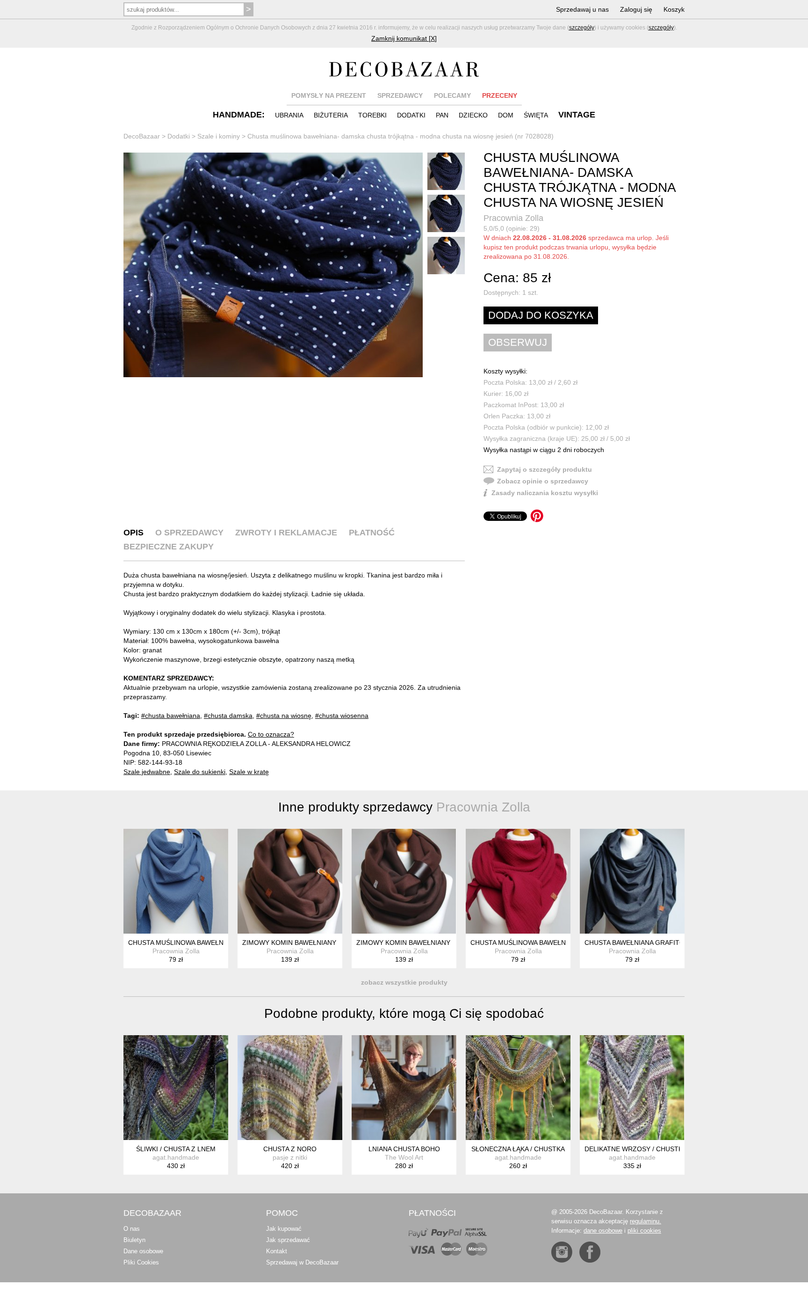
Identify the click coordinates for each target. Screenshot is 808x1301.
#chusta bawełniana (170, 715)
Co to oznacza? (271, 734)
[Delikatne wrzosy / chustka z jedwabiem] (632, 1087)
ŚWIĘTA (536, 115)
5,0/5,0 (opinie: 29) (511, 228)
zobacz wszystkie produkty (404, 982)
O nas (131, 1228)
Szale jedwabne (146, 771)
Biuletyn (134, 1239)
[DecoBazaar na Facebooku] (589, 1252)
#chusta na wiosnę (283, 715)
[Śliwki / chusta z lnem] (175, 1087)
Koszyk (674, 9)
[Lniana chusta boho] (404, 1087)
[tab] (133, 532)
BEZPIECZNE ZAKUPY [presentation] (168, 546)
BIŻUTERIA (331, 115)
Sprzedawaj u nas (582, 9)
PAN (442, 115)
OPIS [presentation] (133, 532)
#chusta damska (228, 715)
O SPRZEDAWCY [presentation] (189, 532)
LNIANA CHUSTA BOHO (404, 1149)
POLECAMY (452, 95)
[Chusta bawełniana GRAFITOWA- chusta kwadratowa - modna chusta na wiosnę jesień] (632, 881)
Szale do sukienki (199, 771)
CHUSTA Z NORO (290, 1149)
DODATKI (411, 115)
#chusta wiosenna (341, 715)
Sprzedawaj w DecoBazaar (302, 1262)
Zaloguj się (636, 9)
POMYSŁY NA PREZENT (328, 95)
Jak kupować (284, 1228)
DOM (505, 115)
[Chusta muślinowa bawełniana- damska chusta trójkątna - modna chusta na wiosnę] (518, 881)
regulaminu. (645, 1221)
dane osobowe (603, 1230)
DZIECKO (473, 115)
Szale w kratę (249, 771)
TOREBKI (372, 115)
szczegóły (581, 27)
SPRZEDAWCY (400, 95)
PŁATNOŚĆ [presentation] (372, 532)
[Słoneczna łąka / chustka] (518, 1087)
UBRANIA (289, 115)
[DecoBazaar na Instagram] (561, 1252)
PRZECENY (499, 95)
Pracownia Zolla (513, 218)
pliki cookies (644, 1230)
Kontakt (276, 1251)
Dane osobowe (143, 1251)
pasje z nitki (290, 1157)
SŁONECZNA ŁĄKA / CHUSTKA (518, 1149)
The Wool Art (404, 1157)
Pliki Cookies (141, 1262)
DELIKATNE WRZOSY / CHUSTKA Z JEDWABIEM (658, 1149)
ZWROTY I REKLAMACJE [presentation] (286, 532)
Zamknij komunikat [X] (404, 38)
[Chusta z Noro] (290, 1087)
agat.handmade (175, 1157)
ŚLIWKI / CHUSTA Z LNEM (176, 1149)
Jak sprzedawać (288, 1239)
